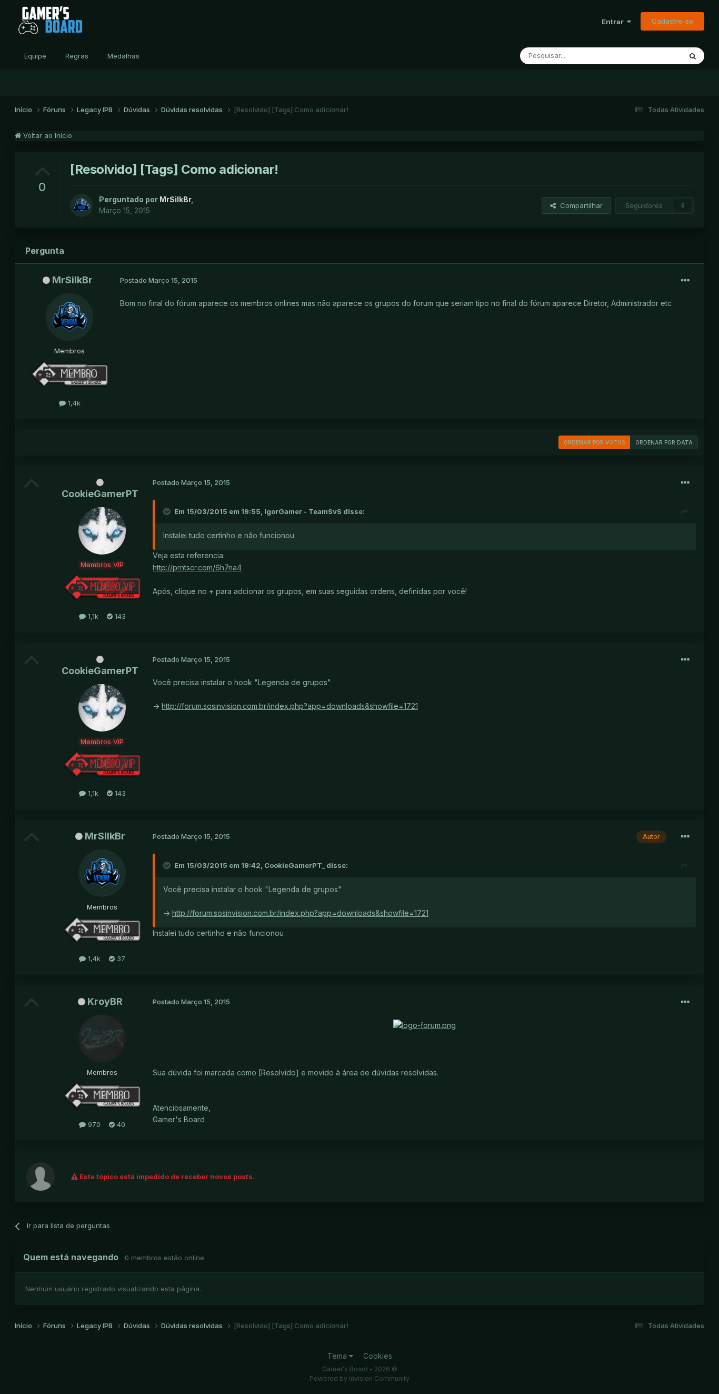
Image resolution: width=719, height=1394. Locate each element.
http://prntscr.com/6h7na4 (197, 567)
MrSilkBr (72, 279)
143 (119, 616)
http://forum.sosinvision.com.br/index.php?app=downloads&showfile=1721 (290, 705)
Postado (158, 280)
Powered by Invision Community (359, 1378)
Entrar (614, 21)
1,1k (92, 616)
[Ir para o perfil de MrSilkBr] (81, 205)
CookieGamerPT (100, 493)
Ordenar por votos (594, 442)
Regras (76, 56)
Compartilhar (579, 205)
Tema (338, 1355)
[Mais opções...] (685, 280)
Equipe (35, 56)
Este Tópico (648, 56)
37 (120, 958)
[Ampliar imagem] (424, 1024)
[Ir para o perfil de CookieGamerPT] (102, 531)
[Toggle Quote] (168, 511)
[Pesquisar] (692, 55)
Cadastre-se (672, 21)
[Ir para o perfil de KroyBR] (102, 1038)
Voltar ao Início (46, 135)
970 (93, 1124)
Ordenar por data (664, 442)
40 (120, 1124)
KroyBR (105, 1001)
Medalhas (123, 56)
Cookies (377, 1355)
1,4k (73, 403)
